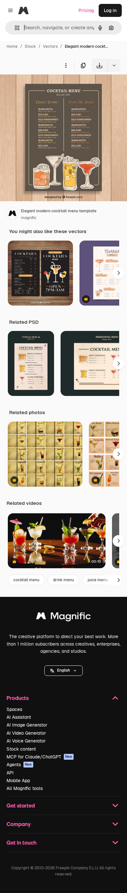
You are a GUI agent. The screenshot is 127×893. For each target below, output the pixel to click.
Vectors (50, 46)
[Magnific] (63, 617)
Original (42, 87)
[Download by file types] (113, 65)
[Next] (118, 273)
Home (12, 46)
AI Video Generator (26, 733)
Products (18, 697)
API (10, 773)
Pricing (86, 10)
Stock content (21, 749)
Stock (30, 46)
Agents (19, 765)
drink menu (63, 580)
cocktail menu (26, 580)
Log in (110, 10)
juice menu (98, 580)
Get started (21, 805)
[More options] (65, 65)
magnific (28, 217)
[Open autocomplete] (14, 27)
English (63, 670)
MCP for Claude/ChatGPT (39, 757)
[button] (63, 670)
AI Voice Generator (26, 741)
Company (19, 824)
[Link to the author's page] (12, 214)
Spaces (14, 709)
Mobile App (18, 780)
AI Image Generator (27, 725)
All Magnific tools (25, 788)
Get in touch (21, 842)
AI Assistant (19, 717)
